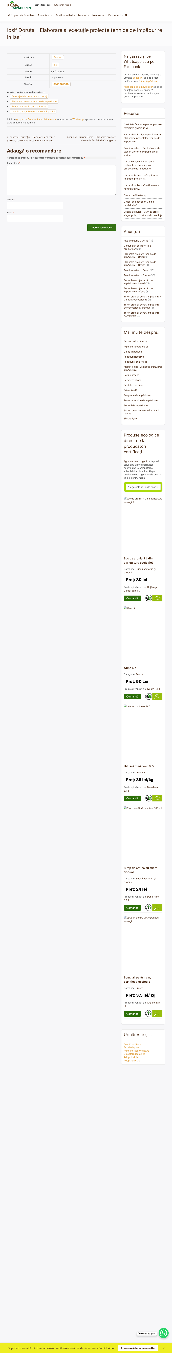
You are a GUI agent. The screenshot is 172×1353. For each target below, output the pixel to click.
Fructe (139, 674)
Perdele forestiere (133, 385)
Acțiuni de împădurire (135, 341)
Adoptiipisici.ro (132, 1060)
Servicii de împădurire (136, 405)
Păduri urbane (131, 375)
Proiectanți (44, 15)
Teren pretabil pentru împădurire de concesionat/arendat (141, 306)
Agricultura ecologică (135, 461)
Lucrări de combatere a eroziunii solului (33, 111)
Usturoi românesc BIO (139, 766)
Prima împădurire (148, 81)
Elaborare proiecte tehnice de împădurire (34, 101)
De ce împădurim (133, 351)
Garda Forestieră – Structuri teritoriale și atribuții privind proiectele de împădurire (139, 165)
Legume (140, 772)
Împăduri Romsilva (134, 356)
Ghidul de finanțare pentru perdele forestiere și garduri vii (143, 126)
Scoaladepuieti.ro (133, 1047)
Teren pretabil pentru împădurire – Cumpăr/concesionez (142, 298)
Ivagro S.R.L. (154, 688)
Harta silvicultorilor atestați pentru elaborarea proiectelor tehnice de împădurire (142, 138)
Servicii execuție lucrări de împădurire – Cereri (138, 282)
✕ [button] (163, 1348)
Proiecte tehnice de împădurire (141, 400)
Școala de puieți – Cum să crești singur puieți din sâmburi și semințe (143, 213)
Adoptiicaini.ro (131, 1057)
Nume (10, 199)
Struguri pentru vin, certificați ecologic (137, 979)
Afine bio (130, 668)
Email (10, 212)
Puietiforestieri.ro (133, 1044)
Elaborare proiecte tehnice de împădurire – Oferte (140, 263)
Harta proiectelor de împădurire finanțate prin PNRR (141, 177)
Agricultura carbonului (136, 346)
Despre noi (114, 15)
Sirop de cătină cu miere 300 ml (140, 870)
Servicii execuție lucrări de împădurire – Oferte (138, 290)
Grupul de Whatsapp (135, 195)
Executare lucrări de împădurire (29, 106)
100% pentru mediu (62, 5)
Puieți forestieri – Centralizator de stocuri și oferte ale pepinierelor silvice (142, 152)
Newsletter (98, 15)
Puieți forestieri (64, 15)
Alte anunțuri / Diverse (136, 240)
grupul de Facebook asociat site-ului (36, 119)
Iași (55, 64)
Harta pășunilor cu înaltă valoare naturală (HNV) (141, 187)
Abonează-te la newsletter (138, 86)
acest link (138, 77)
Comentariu (13, 163)
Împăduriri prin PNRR (135, 361)
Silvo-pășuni (130, 418)
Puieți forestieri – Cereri (136, 270)
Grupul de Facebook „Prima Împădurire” (139, 203)
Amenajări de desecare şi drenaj (29, 96)
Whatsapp (78, 119)
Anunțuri (82, 15)
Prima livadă (130, 390)
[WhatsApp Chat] (164, 1333)
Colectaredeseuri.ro (134, 1053)
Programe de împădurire (137, 395)
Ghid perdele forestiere (21, 15)
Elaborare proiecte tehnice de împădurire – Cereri (140, 255)
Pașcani (57, 57)
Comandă (132, 598)
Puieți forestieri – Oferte (137, 275)
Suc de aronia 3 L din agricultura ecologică (139, 560)
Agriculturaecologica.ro (136, 1050)
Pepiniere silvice (132, 380)
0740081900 (61, 84)
